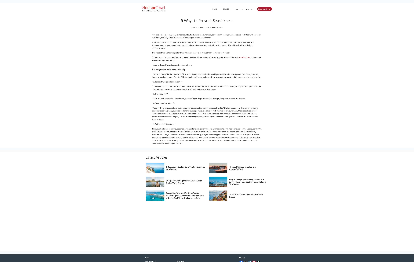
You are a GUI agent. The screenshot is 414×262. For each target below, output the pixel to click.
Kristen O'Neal (197, 27)
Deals (214, 9)
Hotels (249, 9)
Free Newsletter (264, 9)
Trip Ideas (239, 9)
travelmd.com (244, 57)
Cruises (226, 9)
